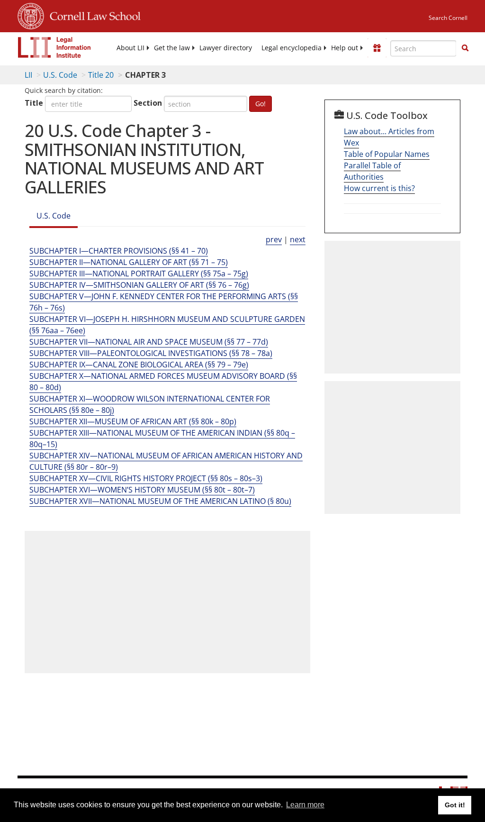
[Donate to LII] (377, 47)
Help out (344, 48)
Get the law (172, 48)
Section (148, 103)
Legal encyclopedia (291, 48)
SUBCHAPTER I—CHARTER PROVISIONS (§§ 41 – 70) (118, 251)
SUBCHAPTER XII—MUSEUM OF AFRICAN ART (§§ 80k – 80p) (132, 421)
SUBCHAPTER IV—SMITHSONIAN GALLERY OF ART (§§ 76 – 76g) (139, 285)
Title (34, 103)
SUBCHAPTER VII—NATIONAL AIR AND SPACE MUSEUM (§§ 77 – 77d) (148, 342)
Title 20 (101, 75)
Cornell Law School (92, 14)
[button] (465, 48)
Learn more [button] (305, 805)
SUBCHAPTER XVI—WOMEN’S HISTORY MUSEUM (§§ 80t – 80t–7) (142, 489)
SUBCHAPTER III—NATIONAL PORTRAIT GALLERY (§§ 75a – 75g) (138, 273)
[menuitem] (130, 48)
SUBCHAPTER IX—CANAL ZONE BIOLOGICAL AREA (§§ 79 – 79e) (138, 364)
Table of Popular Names (387, 154)
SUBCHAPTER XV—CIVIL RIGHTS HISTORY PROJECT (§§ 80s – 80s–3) (145, 478)
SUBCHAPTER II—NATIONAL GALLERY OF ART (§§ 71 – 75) (128, 262)
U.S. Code (60, 75)
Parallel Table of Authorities (372, 171)
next (297, 239)
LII (28, 75)
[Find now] (465, 48)
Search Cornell (448, 18)
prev (274, 239)
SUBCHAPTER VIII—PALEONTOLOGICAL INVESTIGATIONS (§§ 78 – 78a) (150, 353)
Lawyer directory (225, 48)
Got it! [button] (455, 805)
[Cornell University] (31, 14)
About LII (130, 48)
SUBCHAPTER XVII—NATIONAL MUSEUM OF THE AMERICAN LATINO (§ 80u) (160, 501)
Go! (260, 103)
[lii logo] (54, 47)
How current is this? (379, 188)
